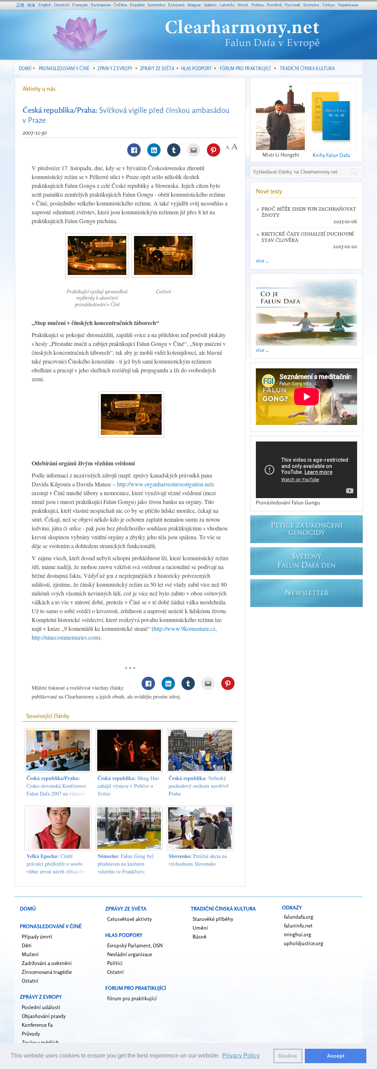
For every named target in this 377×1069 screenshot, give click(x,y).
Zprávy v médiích (40, 1042)
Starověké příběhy (213, 919)
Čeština (120, 5)
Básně (200, 936)
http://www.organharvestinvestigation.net (164, 484)
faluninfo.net (298, 925)
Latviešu (227, 5)
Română (274, 5)
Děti (27, 945)
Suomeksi (156, 5)
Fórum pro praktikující (132, 998)
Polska (257, 5)
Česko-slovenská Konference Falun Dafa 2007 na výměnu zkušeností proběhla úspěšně (56, 790)
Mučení (30, 954)
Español (137, 5)
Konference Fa (37, 1025)
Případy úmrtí (37, 936)
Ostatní (30, 980)
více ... (262, 260)
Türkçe (328, 5)
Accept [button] (336, 1056)
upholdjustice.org (303, 943)
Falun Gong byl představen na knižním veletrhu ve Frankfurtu (126, 863)
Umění (200, 928)
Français (80, 5)
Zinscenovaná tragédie (47, 972)
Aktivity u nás (39, 88)
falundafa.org (298, 917)
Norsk (243, 5)
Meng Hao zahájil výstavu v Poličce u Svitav (128, 786)
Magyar (194, 5)
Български (100, 5)
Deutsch (61, 5)
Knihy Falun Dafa (331, 155)
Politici (115, 963)
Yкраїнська (348, 5)
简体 (31, 5)
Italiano (210, 5)
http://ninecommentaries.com (65, 637)
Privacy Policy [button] (241, 1055)
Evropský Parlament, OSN (135, 945)
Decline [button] (287, 1056)
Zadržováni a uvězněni (47, 963)
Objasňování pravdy (44, 1016)
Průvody (31, 1033)
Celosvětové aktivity (129, 919)
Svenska (311, 5)
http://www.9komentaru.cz (184, 628)
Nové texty (269, 191)
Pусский (292, 5)
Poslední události (41, 1007)
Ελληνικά (176, 5)
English (44, 5)
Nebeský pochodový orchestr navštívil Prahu (199, 786)
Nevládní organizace (129, 954)
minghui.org (297, 934)
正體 (20, 5)
